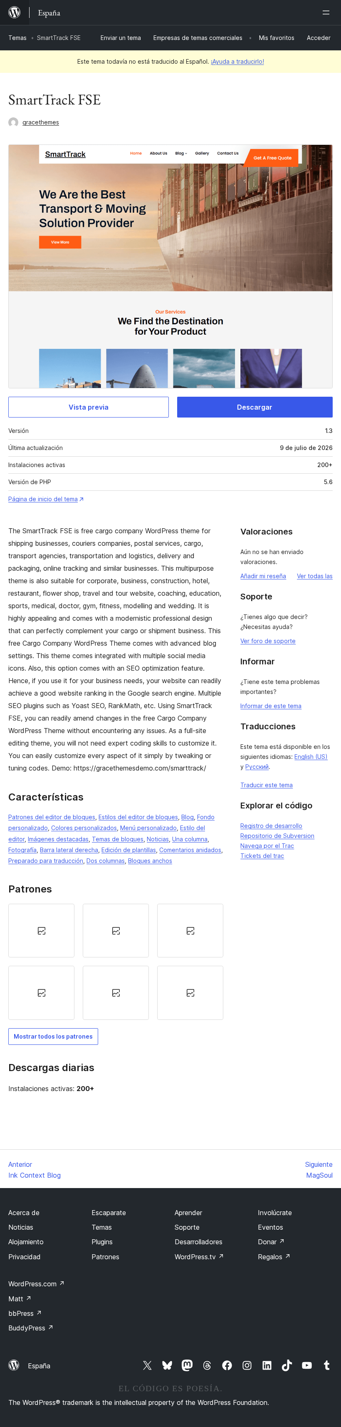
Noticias (158, 839)
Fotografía (22, 849)
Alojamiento (26, 1242)
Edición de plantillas (128, 849)
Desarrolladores (198, 1242)
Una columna (190, 839)
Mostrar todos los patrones (53, 1036)
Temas (17, 37)
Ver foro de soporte (268, 640)
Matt (20, 1299)
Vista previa (89, 407)
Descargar (254, 407)
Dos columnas (105, 860)
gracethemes (40, 122)
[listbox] (115, 962)
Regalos (274, 1257)
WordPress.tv (199, 1257)
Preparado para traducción (45, 860)
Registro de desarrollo (271, 825)
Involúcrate (275, 1212)
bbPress (25, 1313)
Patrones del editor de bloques (51, 816)
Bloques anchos (150, 860)
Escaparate (108, 1212)
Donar (271, 1242)
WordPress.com (36, 1284)
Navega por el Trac (267, 845)
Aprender (188, 1212)
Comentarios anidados (190, 849)
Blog (187, 816)
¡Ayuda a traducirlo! (237, 61)
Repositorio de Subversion (277, 835)
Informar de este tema (270, 705)
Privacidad (24, 1257)
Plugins (102, 1242)
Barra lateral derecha (69, 849)
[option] (41, 930)
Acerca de (24, 1212)
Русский (257, 766)
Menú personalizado (148, 827)
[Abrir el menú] (327, 12)
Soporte (187, 1227)
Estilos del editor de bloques (138, 816)
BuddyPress (31, 1328)
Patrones (105, 1257)
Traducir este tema (266, 784)
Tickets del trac (262, 855)
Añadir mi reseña (263, 575)
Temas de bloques (117, 839)
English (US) (311, 756)
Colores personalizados (84, 827)
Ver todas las (315, 575)
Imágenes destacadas (58, 839)
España (39, 1366)
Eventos (270, 1227)
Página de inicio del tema (43, 498)
